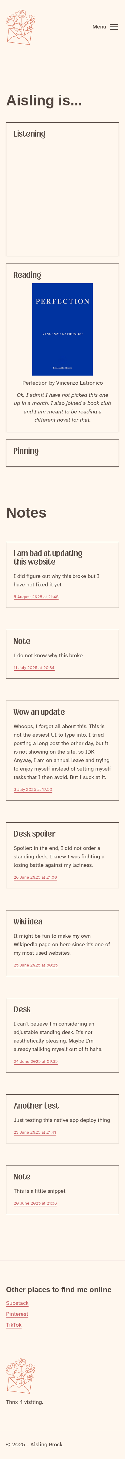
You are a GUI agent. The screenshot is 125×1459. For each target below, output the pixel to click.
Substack (17, 1303)
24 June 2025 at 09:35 (36, 1061)
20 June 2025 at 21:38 (35, 1203)
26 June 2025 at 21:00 (35, 877)
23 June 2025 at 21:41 (35, 1132)
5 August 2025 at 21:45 (36, 597)
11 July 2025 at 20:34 (34, 668)
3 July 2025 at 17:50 (33, 790)
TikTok (14, 1325)
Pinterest (17, 1314)
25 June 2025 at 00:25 (36, 965)
